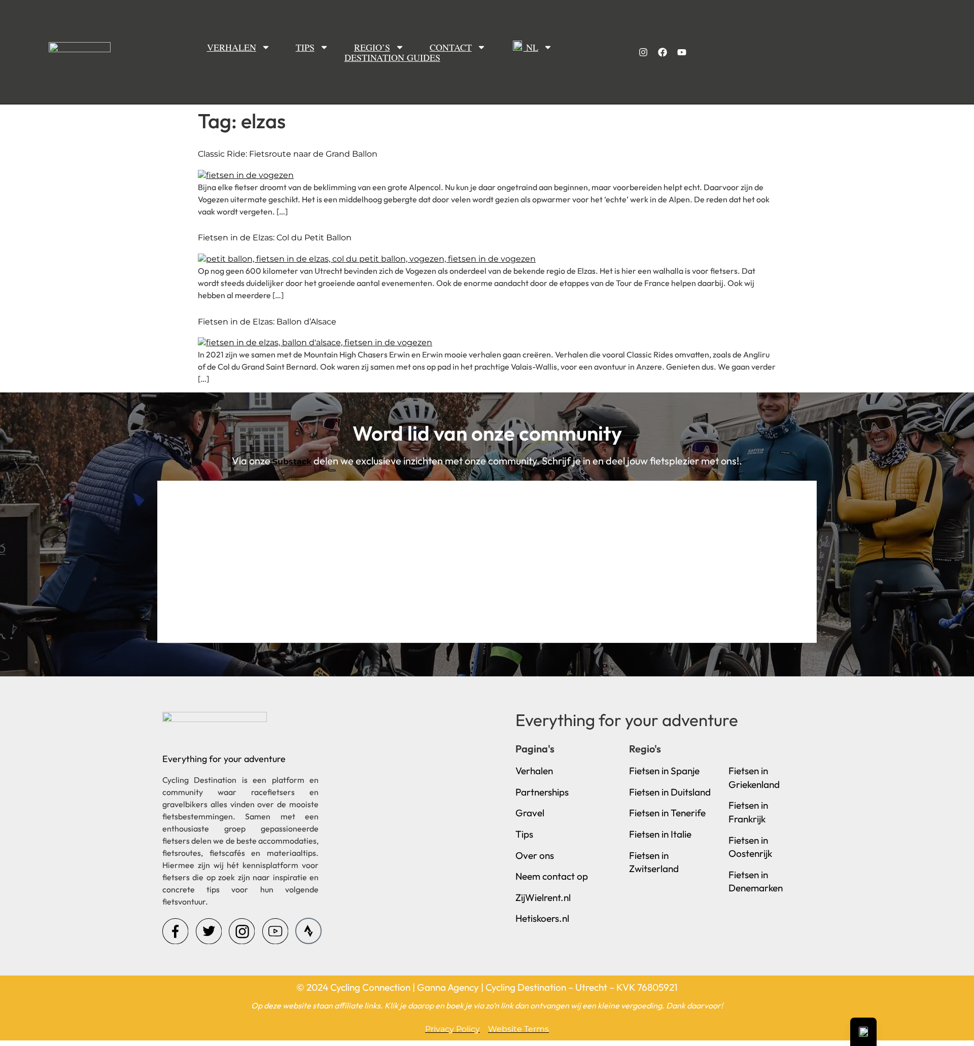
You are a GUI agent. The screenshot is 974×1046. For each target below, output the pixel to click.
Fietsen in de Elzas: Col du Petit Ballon (275, 237)
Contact (451, 47)
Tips (305, 47)
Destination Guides (392, 57)
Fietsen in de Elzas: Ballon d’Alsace (267, 322)
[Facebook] (662, 52)
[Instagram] (643, 52)
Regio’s (372, 47)
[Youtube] (681, 52)
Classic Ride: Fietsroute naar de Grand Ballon (287, 154)
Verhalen (231, 47)
